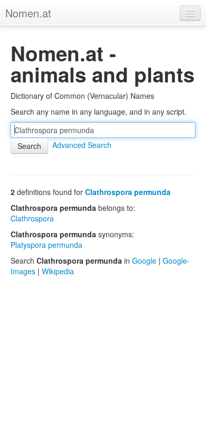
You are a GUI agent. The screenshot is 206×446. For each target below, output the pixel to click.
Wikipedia (58, 271)
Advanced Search (81, 145)
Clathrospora (32, 218)
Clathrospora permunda (128, 192)
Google (144, 260)
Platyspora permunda (46, 244)
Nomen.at (28, 13)
